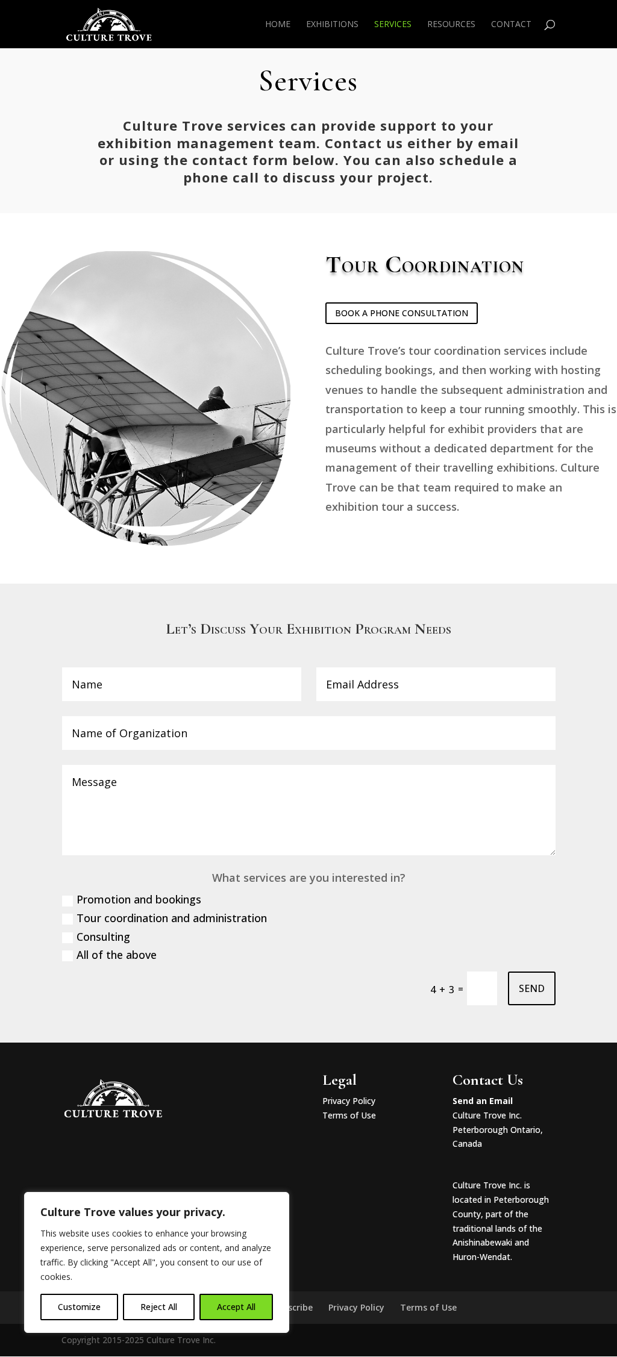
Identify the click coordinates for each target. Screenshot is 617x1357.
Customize (79, 1306)
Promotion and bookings (139, 899)
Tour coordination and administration (172, 918)
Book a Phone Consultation (401, 313)
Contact (511, 25)
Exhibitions (332, 25)
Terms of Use (349, 1115)
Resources (451, 25)
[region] (156, 1262)
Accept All (236, 1306)
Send (532, 988)
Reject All (158, 1306)
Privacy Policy (348, 1100)
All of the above (117, 954)
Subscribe (292, 1307)
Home (277, 25)
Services (393, 25)
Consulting (103, 936)
